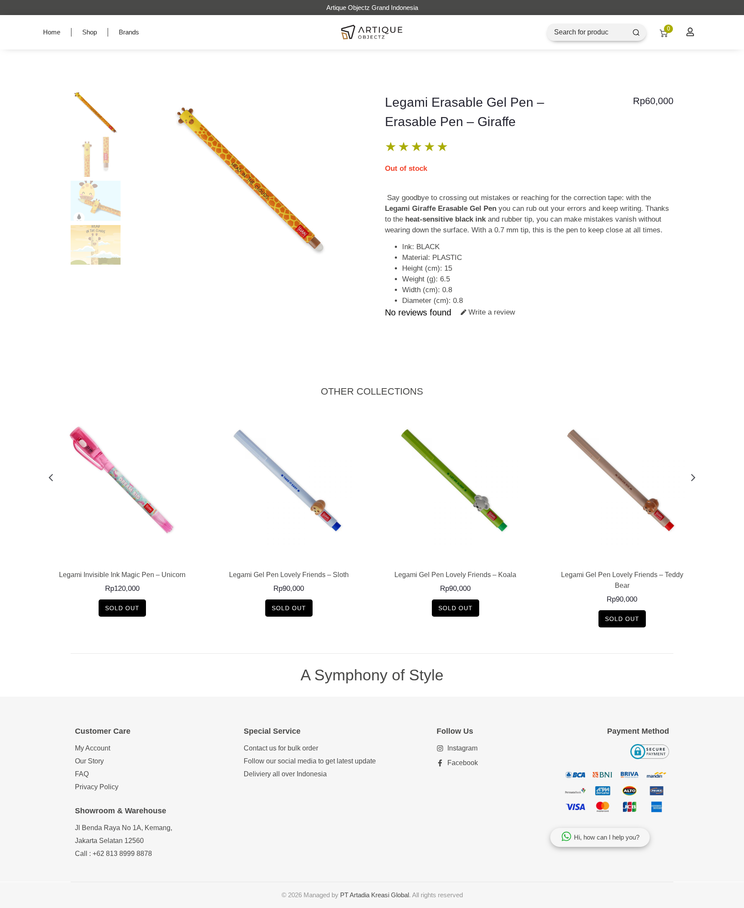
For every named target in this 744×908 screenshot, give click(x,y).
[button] (50, 478)
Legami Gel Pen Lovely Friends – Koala (455, 574)
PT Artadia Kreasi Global (374, 895)
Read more (122, 556)
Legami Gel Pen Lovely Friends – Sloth (289, 574)
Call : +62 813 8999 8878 (113, 853)
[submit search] (636, 32)
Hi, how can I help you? (606, 837)
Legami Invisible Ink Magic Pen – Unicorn (122, 574)
